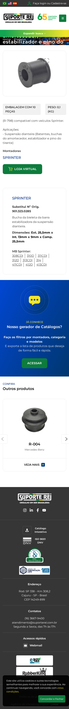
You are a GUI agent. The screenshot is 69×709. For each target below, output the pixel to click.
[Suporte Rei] (31, 18)
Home (7, 39)
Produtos (20, 39)
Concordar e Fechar (51, 698)
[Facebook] (38, 510)
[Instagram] (25, 510)
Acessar (34, 363)
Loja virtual (25, 169)
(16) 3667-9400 (34, 618)
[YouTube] (44, 510)
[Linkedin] (31, 510)
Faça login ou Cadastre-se (49, 3)
